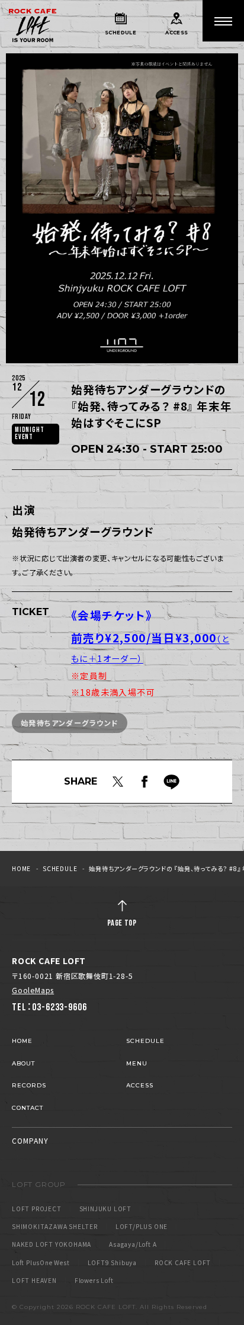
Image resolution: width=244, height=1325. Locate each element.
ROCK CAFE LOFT (183, 1263)
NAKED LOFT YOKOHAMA (51, 1244)
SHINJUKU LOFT (105, 1209)
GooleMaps (33, 990)
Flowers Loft (94, 1281)
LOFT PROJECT (37, 1209)
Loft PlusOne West (41, 1263)
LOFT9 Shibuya (112, 1263)
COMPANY (30, 1140)
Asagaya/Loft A (132, 1244)
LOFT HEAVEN (34, 1281)
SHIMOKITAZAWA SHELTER (55, 1227)
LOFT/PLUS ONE (141, 1227)
